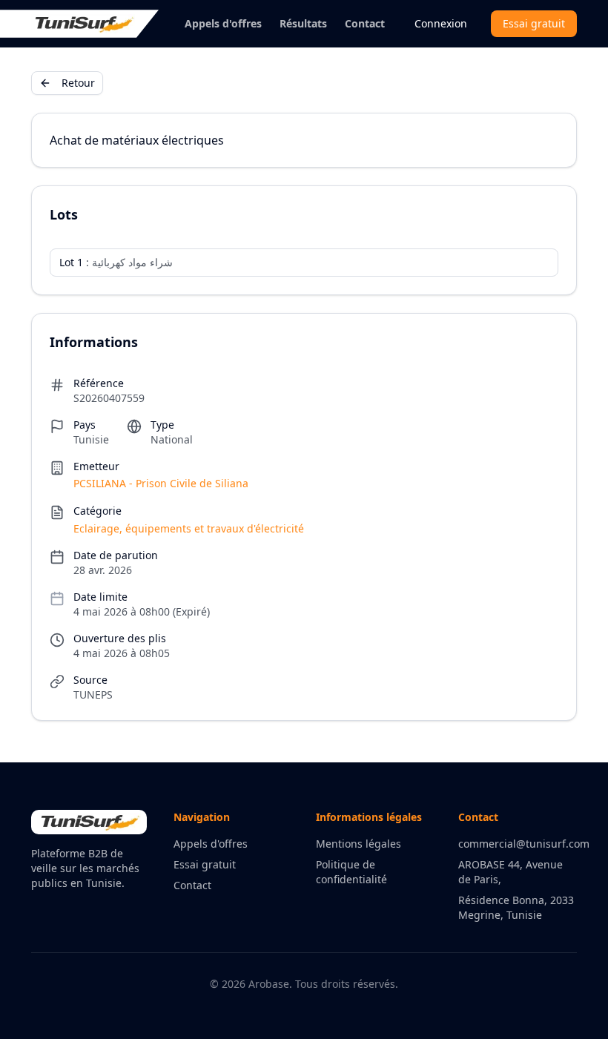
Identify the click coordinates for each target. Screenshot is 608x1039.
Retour (78, 83)
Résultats (303, 23)
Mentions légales (358, 844)
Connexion (440, 23)
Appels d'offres (223, 23)
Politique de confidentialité (351, 871)
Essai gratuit (534, 23)
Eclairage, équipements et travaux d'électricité (188, 528)
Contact (365, 23)
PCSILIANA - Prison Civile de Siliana (160, 483)
